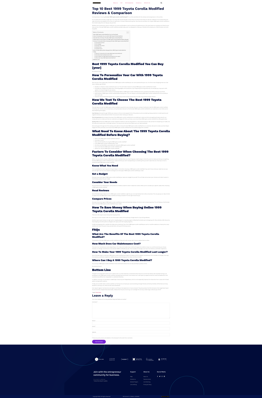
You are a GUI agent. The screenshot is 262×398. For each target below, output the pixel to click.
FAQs (95, 51)
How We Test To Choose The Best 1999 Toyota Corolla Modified (108, 37)
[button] (161, 3)
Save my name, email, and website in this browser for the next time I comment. (113, 338)
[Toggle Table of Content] (127, 32)
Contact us (138, 2)
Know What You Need (100, 42)
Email (94, 326)
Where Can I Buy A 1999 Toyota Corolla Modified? (106, 57)
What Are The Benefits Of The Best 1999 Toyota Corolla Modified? (109, 53)
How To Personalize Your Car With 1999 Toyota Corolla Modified (108, 36)
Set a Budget (98, 44)
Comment (95, 302)
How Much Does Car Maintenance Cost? (104, 54)
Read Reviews (99, 47)
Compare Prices (99, 48)
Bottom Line (97, 59)
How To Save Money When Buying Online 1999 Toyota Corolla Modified (110, 50)
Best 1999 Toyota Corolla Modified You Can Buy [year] (106, 34)
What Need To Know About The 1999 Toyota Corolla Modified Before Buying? (111, 39)
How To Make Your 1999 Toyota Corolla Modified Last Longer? (108, 56)
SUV (121, 2)
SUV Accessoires (129, 2)
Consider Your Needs (100, 45)
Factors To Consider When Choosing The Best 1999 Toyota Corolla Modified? (111, 41)
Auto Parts (98, 292)
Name (94, 320)
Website (94, 332)
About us (115, 2)
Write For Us (147, 2)
